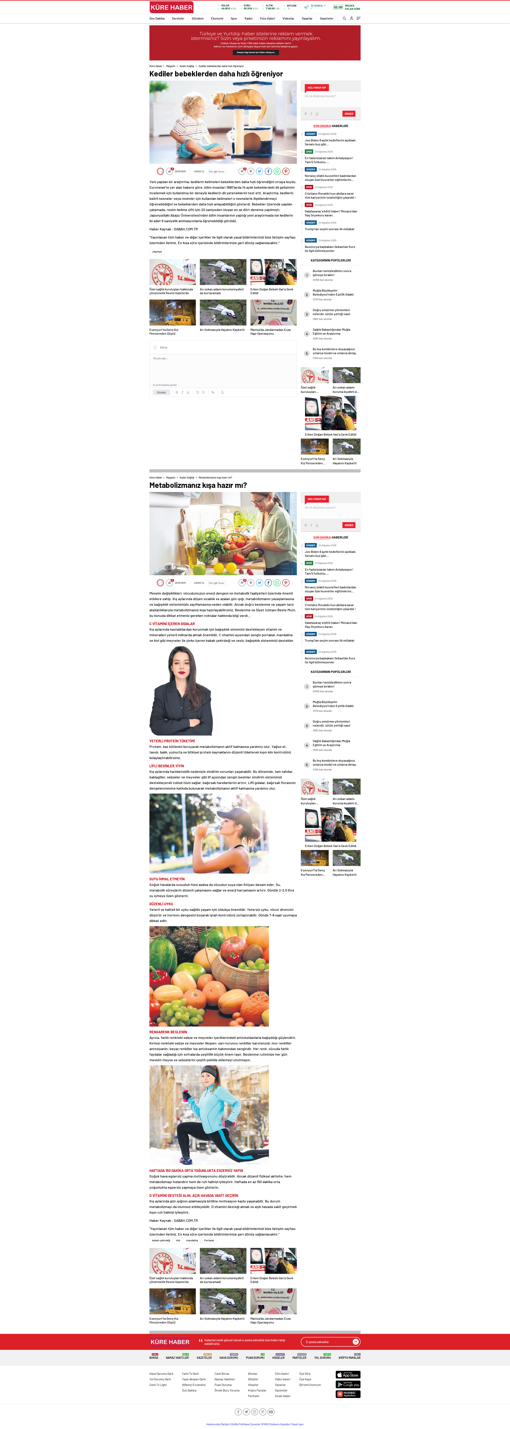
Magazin (170, 66)
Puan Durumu (255, 1356)
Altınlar (253, 1373)
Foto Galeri (267, 18)
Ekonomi (217, 18)
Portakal (209, 1240)
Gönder (161, 392)
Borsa (153, 1356)
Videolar (288, 18)
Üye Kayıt (305, 1379)
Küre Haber (155, 66)
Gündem (198, 18)
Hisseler (278, 1356)
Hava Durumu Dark (161, 1373)
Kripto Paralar (350, 1356)
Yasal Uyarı (298, 1424)
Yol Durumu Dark (160, 1379)
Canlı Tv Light (158, 1385)
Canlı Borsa (222, 1373)
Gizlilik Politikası (240, 1424)
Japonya (157, 251)
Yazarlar (307, 18)
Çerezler (255, 1424)
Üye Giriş (304, 1373)
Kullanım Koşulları (280, 1424)
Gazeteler (326, 18)
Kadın (249, 18)
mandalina (192, 1240)
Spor (234, 18)
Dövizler (253, 1379)
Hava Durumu (229, 1356)
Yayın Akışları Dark (194, 1379)
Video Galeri (282, 1379)
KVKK (265, 1424)
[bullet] (203, 392)
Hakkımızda (213, 1424)
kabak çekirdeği (161, 1240)
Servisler (178, 18)
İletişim (225, 1424)
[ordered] (197, 392)
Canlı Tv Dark (190, 1373)
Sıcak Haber (283, 1396)
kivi (178, 1240)
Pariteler (299, 1356)
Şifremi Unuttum (310, 1385)
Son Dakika (157, 18)
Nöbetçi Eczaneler (194, 1385)
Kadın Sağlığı (187, 66)
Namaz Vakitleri (177, 1356)
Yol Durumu (322, 1356)
